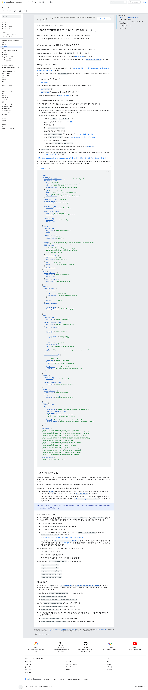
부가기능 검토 (65, 543)
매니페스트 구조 (79, 56)
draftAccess (49, 300)
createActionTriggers (51, 355)
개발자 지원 (28, 669)
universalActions (49, 256)
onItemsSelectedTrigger (52, 280)
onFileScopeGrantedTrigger (53, 322)
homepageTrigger (49, 218)
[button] (11, 45)
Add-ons (5, 7)
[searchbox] (11, 16)
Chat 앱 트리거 (45, 82)
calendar (45, 177)
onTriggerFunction (53, 309)
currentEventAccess (50, 199)
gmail (44, 286)
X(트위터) (109, 667)
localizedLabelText (52, 345)
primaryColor (50, 237)
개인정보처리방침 (33, 686)
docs (44, 315)
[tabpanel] (74, 318)
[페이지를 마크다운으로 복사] (91, 30)
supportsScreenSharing (54, 411)
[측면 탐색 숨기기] (20, 687)
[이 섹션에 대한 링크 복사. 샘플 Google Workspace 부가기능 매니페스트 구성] (76, 101)
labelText (49, 343)
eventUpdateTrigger (50, 206)
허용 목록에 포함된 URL (49, 154)
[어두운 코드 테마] (106, 171)
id (46, 182)
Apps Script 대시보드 (71, 664)
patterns (48, 333)
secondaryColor (50, 239)
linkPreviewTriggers (50, 327)
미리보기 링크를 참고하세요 (85, 134)
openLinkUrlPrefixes (50, 245)
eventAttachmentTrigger (52, 211)
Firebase (62, 679)
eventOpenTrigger (49, 201)
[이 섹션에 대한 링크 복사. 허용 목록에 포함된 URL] (59, 473)
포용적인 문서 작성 (45, 508)
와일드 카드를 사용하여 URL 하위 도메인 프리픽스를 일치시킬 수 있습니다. (62, 538)
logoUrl (48, 184)
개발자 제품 (28, 664)
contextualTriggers (50, 303)
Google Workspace (45, 25)
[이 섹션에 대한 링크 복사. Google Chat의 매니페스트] (59, 65)
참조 (15, 11)
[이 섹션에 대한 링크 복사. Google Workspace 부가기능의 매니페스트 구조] (81, 45)
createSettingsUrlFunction (52, 179)
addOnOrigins (51, 413)
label (47, 213)
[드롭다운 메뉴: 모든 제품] (46, 2)
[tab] (42, 168)
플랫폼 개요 (28, 661)
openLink (48, 264)
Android (46, 679)
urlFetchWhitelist (47, 457)
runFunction (49, 203)
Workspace (17, 2)
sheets (45, 375)
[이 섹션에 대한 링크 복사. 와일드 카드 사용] (50, 582)
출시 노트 (27, 667)
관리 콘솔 (68, 661)
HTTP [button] (50, 168)
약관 (26, 686)
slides (45, 389)
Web (45, 406)
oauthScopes (45, 428)
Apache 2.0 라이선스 (101, 629)
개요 (3, 11)
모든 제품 (41, 2)
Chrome (54, 679)
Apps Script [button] (42, 168)
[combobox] (118, 2)
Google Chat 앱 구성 (64, 95)
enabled (48, 221)
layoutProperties (49, 235)
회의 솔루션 (70, 122)
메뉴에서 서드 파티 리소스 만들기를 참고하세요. (82, 137)
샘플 (20, 11)
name (47, 186)
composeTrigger (49, 288)
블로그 (108, 661)
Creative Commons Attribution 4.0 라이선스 (65, 629)
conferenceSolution (50, 180)
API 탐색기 (69, 669)
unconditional (51, 307)
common (45, 227)
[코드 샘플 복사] (109, 171)
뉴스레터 (109, 664)
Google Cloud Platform (74, 679)
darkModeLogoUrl (52, 421)
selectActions (50, 290)
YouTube (109, 669)
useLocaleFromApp (50, 268)
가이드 (9, 11)
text (49, 293)
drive (44, 271)
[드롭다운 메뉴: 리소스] (55, 2)
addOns (44, 175)
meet (44, 403)
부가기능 (34, 2)
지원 (25, 11)
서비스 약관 (28, 672)
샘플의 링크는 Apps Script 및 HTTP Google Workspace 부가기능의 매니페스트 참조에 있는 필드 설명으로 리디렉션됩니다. (73, 158)
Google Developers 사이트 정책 (55, 631)
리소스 (51, 2)
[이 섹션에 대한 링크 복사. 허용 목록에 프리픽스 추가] (57, 514)
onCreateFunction (51, 187)
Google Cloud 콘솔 (71, 667)
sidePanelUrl (51, 409)
